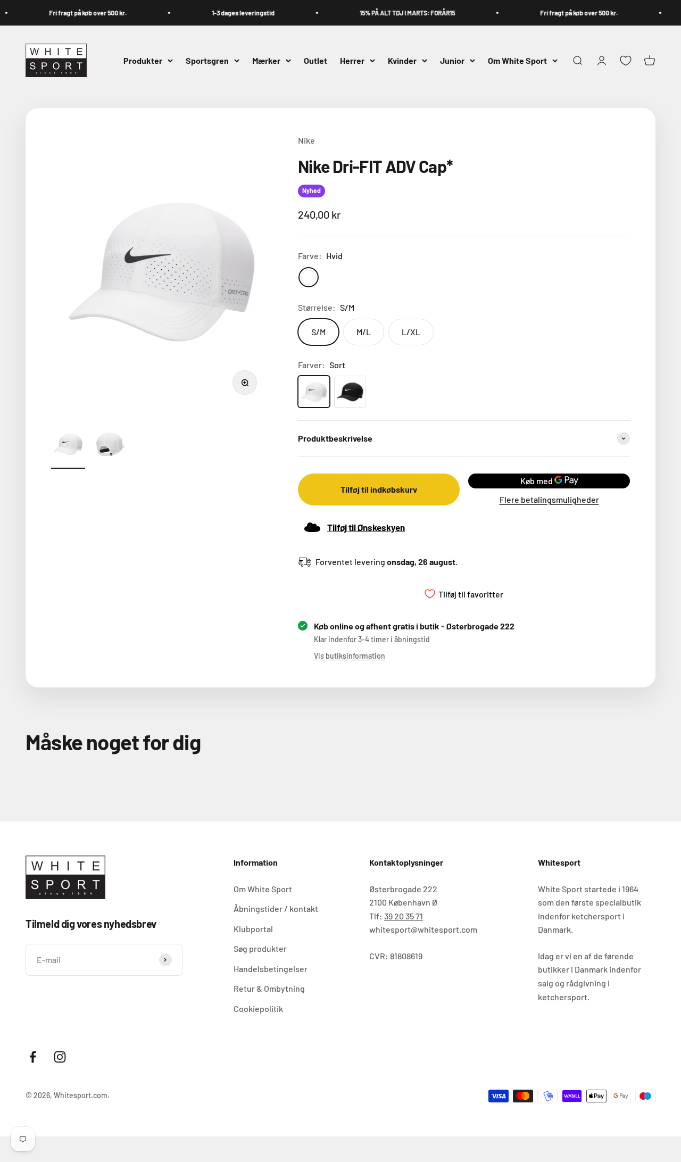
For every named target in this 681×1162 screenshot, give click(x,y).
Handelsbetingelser (271, 969)
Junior (452, 60)
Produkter (142, 60)
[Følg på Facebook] (33, 1057)
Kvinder (402, 60)
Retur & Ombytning (269, 988)
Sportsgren (207, 60)
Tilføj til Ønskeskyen (366, 527)
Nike (306, 140)
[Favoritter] (625, 60)
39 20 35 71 (403, 916)
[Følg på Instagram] (60, 1057)
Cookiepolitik (258, 1008)
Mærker (266, 60)
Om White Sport (517, 60)
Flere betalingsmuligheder (549, 499)
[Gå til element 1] (68, 446)
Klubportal (253, 929)
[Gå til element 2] (111, 446)
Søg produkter (260, 948)
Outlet (315, 60)
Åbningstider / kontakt (276, 908)
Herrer (352, 60)
